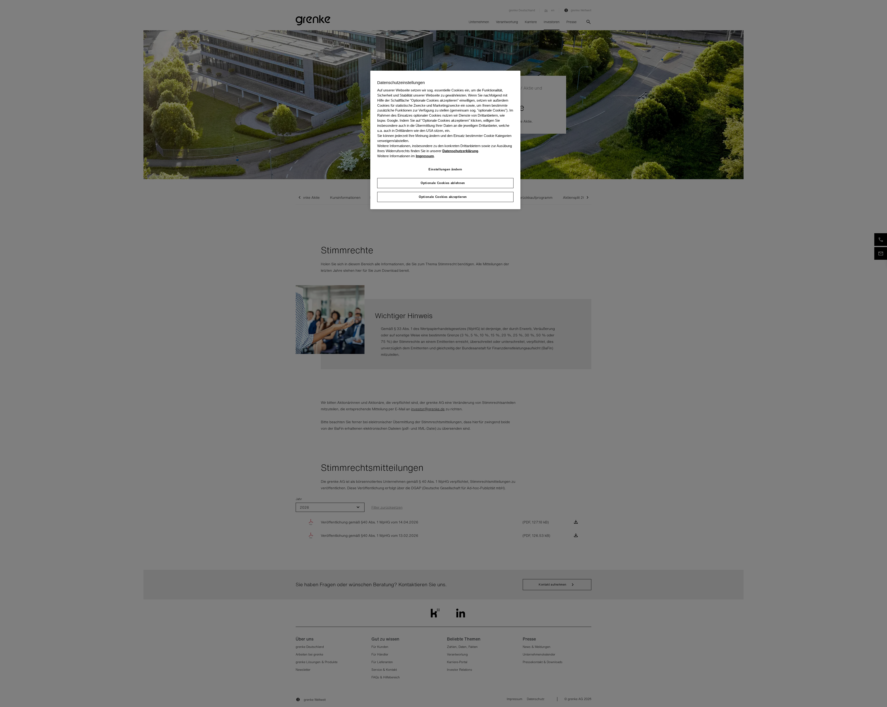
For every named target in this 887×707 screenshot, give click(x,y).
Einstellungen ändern (445, 169)
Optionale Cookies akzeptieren (443, 197)
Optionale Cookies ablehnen (443, 183)
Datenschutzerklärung (460, 151)
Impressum (425, 156)
